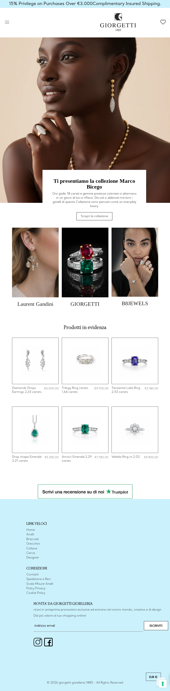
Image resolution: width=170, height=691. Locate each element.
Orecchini (33, 544)
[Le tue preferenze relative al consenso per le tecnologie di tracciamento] (163, 684)
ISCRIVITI (156, 625)
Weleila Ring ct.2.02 (126, 457)
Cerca (30, 553)
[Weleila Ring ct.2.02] (135, 430)
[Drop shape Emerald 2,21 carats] (35, 430)
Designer (32, 557)
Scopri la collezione (94, 216)
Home (30, 530)
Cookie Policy (35, 593)
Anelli (30, 534)
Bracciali (32, 539)
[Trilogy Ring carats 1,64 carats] (85, 361)
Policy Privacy (35, 588)
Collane (31, 548)
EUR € (153, 677)
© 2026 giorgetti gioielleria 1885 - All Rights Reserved (85, 683)
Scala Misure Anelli (39, 584)
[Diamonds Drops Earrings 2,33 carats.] (35, 361)
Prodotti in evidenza (85, 327)
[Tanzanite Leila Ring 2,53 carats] (135, 361)
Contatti (32, 574)
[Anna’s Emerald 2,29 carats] (85, 430)
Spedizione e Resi (38, 579)
